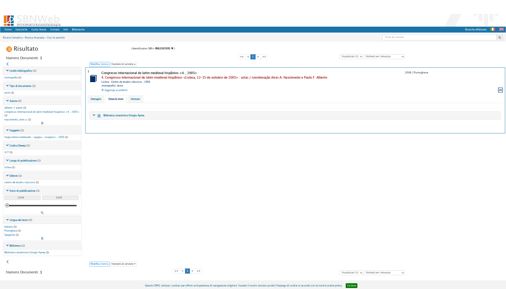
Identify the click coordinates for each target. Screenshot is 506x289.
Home (8, 29)
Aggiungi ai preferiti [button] (116, 90)
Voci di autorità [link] (55, 38)
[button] (501, 29)
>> (264, 57)
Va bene (351, 285)
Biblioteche (78, 29)
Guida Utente (38, 29)
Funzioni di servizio (122, 64)
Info (65, 29)
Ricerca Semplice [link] (12, 38)
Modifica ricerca (100, 64)
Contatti (54, 29)
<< (242, 57)
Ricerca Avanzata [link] (34, 38)
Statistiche (21, 29)
